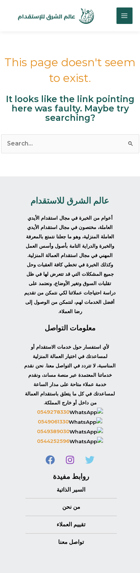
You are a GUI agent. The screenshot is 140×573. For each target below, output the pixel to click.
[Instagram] (70, 460)
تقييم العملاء (71, 524)
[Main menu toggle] (124, 15)
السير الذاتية (71, 489)
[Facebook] (50, 460)
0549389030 (53, 431)
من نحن (71, 506)
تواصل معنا (71, 542)
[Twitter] (89, 460)
